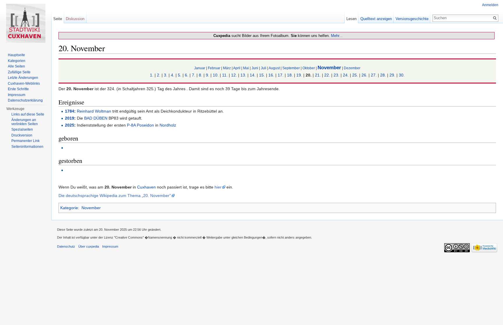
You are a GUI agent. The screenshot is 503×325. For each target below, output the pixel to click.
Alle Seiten (16, 66)
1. (151, 75)
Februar (214, 68)
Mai (246, 68)
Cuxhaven (146, 187)
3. (165, 75)
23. (336, 75)
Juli (263, 68)
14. (253, 75)
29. (392, 75)
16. (271, 75)
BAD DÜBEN (95, 118)
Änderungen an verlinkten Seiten (24, 122)
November (329, 67)
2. (158, 75)
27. (374, 75)
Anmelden (490, 5)
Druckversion (21, 135)
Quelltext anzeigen (376, 19)
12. (234, 75)
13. (243, 75)
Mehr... (337, 35)
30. (402, 75)
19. (299, 75)
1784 (69, 111)
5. (179, 75)
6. (186, 75)
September (291, 68)
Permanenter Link (25, 141)
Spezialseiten (22, 129)
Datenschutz (66, 246)
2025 (69, 125)
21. (318, 75)
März (227, 68)
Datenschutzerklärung (25, 100)
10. (216, 75)
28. (383, 75)
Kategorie (69, 207)
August (274, 68)
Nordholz (168, 125)
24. (346, 75)
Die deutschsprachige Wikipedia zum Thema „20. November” (115, 195)
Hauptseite (16, 55)
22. (327, 75)
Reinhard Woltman (94, 111)
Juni (255, 68)
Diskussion (75, 19)
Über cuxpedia (88, 246)
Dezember (352, 68)
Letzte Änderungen (23, 78)
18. (290, 75)
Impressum (16, 95)
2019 (69, 118)
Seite (57, 19)
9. (207, 75)
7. (193, 75)
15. (262, 75)
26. (364, 75)
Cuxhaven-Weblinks (24, 83)
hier (218, 187)
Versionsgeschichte (412, 19)
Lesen (351, 19)
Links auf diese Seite (27, 114)
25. (355, 75)
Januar (199, 68)
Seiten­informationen (27, 147)
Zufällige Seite (19, 72)
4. (172, 75)
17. (281, 75)
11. (225, 75)
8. (200, 75)
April (236, 68)
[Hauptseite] (25, 23)
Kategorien (16, 61)
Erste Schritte (18, 89)
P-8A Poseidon (140, 125)
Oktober (308, 68)
